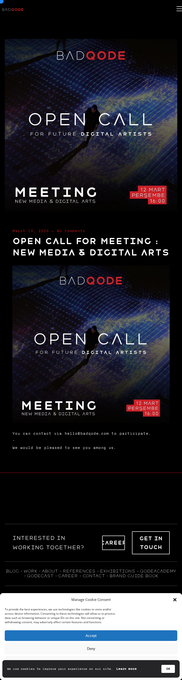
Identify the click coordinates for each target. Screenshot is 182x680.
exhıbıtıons (117, 571)
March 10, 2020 (30, 231)
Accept (91, 636)
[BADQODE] (13, 8)
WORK (30, 571)
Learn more (126, 669)
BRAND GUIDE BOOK (134, 575)
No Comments (71, 231)
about (50, 571)
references (79, 571)
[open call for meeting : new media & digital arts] (91, 209)
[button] (175, 599)
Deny (91, 649)
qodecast (41, 575)
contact (93, 575)
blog (12, 571)
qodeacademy (158, 571)
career (68, 575)
